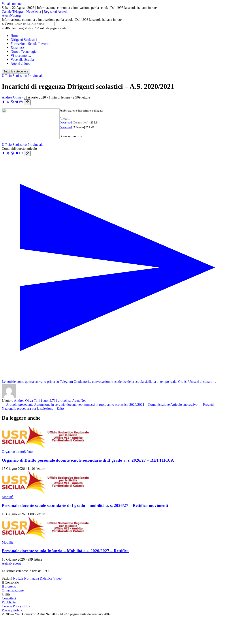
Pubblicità (9, 602)
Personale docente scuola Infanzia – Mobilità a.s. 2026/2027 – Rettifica (65, 550)
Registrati (50, 11)
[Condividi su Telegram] (17, 102)
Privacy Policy (12, 610)
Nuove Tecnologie (23, 51)
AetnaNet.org (11, 15)
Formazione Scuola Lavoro (30, 43)
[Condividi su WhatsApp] (12, 102)
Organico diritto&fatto (17, 451)
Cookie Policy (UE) (16, 606)
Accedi (63, 11)
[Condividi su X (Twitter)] (8, 102)
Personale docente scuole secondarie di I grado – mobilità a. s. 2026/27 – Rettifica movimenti (85, 505)
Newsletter (33, 11)
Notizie (18, 578)
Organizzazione (13, 590)
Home (15, 36)
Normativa (31, 578)
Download (66, 122)
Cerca (9, 24)
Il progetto (9, 586)
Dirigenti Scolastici (24, 40)
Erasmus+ (17, 47)
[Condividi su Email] (21, 102)
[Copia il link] (27, 102)
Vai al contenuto (13, 4)
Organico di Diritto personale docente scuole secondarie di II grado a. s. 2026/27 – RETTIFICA (88, 460)
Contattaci (9, 598)
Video (57, 578)
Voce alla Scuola (22, 59)
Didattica (46, 578)
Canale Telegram (13, 11)
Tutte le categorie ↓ (16, 71)
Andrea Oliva (11, 97)
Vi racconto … (21, 55)
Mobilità (7, 497)
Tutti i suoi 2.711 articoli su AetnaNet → (62, 400)
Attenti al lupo (20, 63)
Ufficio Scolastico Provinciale (22, 76)
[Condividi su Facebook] (4, 102)
